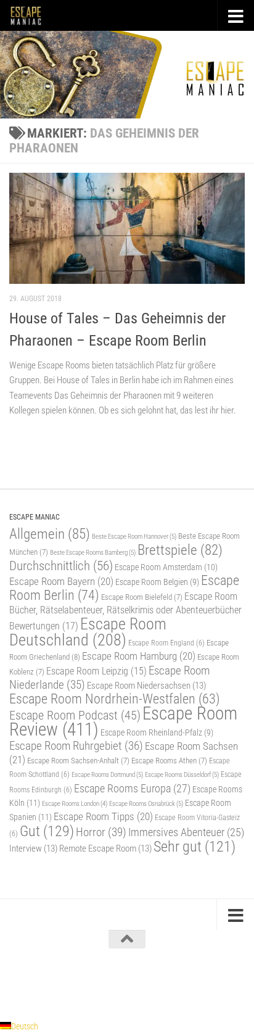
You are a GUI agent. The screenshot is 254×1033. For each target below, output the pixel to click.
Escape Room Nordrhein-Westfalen (114, 699)
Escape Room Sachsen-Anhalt (78, 760)
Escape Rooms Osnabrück (146, 803)
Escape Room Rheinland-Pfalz (156, 732)
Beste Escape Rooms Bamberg (93, 552)
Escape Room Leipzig (96, 671)
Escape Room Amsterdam (166, 567)
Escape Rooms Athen (169, 760)
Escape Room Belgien (157, 582)
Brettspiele (180, 550)
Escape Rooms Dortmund (107, 774)
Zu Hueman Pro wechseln (180, 982)
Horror (101, 832)
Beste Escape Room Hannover (134, 536)
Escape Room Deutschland (87, 631)
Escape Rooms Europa (132, 788)
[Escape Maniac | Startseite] (31, 15)
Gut (47, 831)
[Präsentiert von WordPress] (76, 982)
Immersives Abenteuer (186, 832)
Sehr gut (195, 846)
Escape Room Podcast (75, 715)
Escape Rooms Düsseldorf (182, 774)
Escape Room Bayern (61, 581)
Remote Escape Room (105, 848)
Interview (33, 848)
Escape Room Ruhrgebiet (76, 746)
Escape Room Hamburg (138, 656)
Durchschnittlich (61, 565)
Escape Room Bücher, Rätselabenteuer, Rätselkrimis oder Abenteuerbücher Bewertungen (125, 611)
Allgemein (49, 534)
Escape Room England (166, 643)
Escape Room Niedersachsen (146, 685)
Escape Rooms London (74, 804)
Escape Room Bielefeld (141, 597)
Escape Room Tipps (103, 816)
